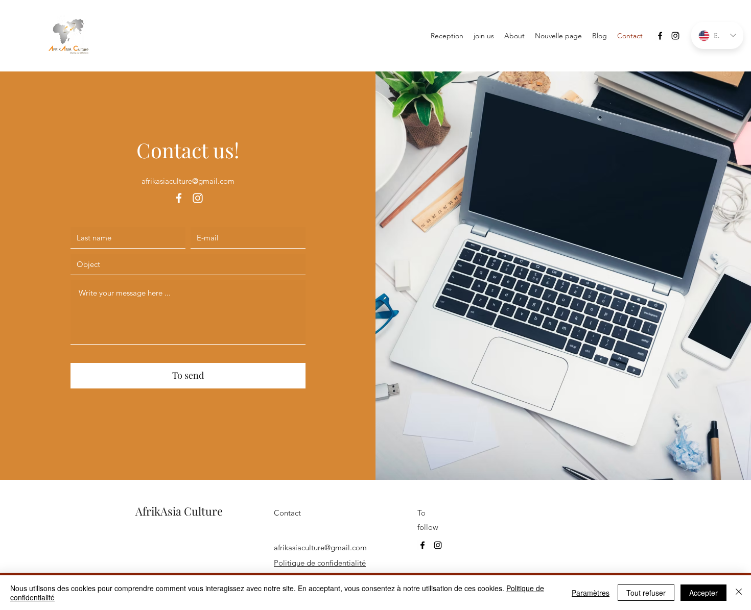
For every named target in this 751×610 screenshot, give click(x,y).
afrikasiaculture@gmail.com (188, 181)
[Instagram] (675, 36)
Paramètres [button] (590, 593)
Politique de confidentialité (320, 563)
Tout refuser (646, 593)
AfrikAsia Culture (179, 511)
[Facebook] (660, 36)
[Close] (739, 592)
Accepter (703, 593)
